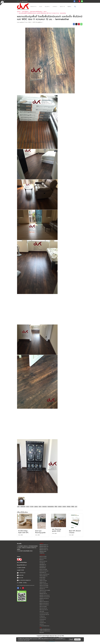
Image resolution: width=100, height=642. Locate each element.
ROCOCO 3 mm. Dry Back (43, 569)
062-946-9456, (21, 575)
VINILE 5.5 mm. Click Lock (44, 609)
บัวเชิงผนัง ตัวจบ (42, 552)
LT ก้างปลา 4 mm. (42, 616)
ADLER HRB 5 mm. (42, 562)
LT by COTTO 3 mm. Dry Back (44, 612)
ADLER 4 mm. (42, 559)
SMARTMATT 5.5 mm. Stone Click (45, 596)
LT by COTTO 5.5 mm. (43, 617)
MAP (18, 1)
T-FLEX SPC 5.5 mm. (43, 622)
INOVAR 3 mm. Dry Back (43, 580)
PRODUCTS (33, 6)
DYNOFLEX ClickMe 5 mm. (44, 575)
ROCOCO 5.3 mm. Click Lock (44, 570)
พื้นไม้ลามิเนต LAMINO (43, 551)
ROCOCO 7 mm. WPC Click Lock (44, 574)
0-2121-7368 (20, 577)
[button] (75, 6)
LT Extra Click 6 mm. (43, 619)
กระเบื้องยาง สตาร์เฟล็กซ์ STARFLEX (45, 630)
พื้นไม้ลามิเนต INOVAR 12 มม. (44, 549)
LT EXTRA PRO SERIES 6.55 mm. (44, 625)
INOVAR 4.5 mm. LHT (43, 582)
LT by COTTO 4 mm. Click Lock (44, 614)
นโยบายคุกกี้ (27, 640)
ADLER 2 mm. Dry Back (43, 556)
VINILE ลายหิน (42, 611)
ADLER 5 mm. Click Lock (43, 561)
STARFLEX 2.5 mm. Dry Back (44, 587)
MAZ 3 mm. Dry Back (43, 591)
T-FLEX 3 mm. (42, 620)
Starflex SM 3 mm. (42, 588)
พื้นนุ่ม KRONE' (42, 632)
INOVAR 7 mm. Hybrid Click (44, 583)
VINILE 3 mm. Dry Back (43, 606)
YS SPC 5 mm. (42, 624)
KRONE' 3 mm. (42, 599)
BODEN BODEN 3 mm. (43, 564)
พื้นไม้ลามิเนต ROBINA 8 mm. (44, 544)
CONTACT (55, 6)
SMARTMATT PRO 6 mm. (43, 593)
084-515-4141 (22, 572)
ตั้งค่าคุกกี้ (71, 639)
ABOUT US (62, 6)
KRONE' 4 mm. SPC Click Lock (44, 601)
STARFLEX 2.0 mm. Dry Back (44, 585)
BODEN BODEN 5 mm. (43, 566)
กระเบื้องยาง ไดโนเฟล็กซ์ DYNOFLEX (45, 629)
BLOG (40, 6)
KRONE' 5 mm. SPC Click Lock (44, 603)
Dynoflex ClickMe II (42, 577)
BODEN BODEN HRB (42, 567)
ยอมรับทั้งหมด (77, 639)
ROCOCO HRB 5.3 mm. (43, 572)
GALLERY (47, 6)
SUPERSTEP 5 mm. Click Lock (44, 598)
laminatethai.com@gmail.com (25, 580)
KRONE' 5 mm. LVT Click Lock (44, 604)
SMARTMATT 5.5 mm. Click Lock (44, 595)
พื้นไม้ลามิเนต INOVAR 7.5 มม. (44, 546)
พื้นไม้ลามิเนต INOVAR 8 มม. (44, 548)
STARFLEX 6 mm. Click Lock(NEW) (45, 590)
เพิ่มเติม (69, 6)
